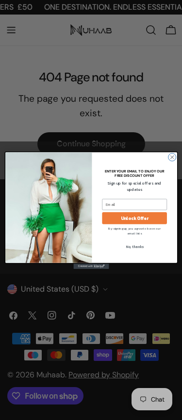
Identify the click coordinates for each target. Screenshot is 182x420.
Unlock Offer (134, 218)
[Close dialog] (172, 157)
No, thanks (134, 246)
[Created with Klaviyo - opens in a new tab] (91, 266)
